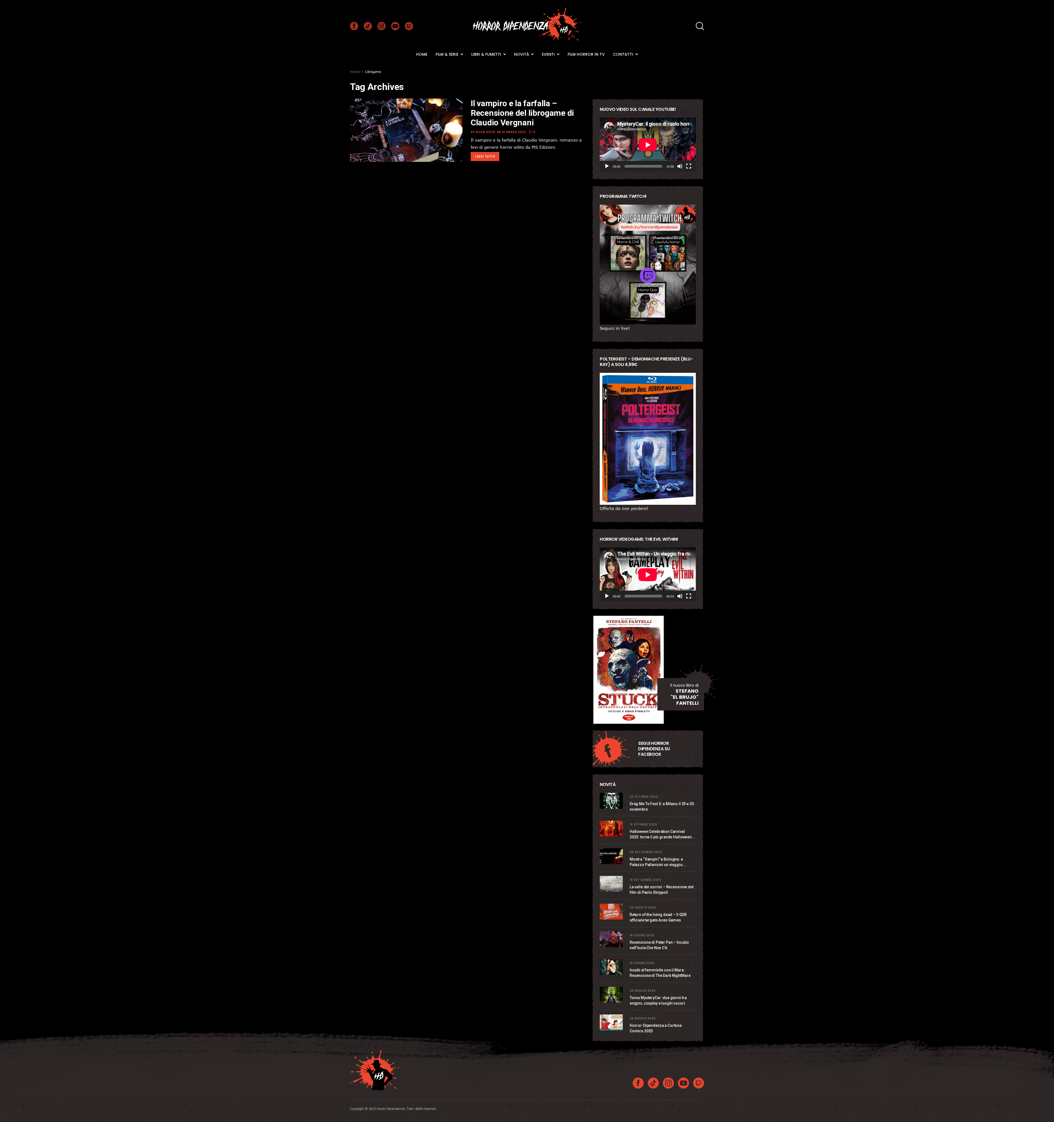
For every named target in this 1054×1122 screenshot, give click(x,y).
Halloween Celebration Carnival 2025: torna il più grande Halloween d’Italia (661, 834)
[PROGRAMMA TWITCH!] (648, 265)
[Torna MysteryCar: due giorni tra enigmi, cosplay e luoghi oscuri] (612, 995)
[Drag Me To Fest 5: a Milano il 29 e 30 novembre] (612, 801)
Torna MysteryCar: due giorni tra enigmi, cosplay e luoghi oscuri (658, 1000)
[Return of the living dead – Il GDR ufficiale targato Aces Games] (612, 912)
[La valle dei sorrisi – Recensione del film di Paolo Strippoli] (612, 884)
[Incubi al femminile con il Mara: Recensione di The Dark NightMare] (612, 967)
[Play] (607, 166)
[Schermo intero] (688, 166)
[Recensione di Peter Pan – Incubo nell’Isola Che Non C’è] (612, 939)
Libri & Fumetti (486, 54)
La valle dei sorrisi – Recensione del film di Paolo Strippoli (662, 890)
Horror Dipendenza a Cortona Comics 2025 (656, 1028)
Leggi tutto (485, 156)
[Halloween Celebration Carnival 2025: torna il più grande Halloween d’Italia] (612, 828)
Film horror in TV (586, 54)
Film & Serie (447, 54)
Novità (522, 54)
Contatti (623, 54)
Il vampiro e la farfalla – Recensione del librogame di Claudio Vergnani (522, 112)
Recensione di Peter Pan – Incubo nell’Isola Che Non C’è (659, 945)
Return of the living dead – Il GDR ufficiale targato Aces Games (658, 917)
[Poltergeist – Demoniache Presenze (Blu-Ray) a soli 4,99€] (648, 439)
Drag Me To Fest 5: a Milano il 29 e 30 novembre (662, 806)
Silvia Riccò (485, 132)
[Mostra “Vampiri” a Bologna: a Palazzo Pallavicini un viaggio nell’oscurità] (612, 856)
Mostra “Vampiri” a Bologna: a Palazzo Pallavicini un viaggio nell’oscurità (656, 862)
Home (421, 54)
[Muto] (680, 166)
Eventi (549, 54)
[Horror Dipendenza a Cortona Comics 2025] (612, 1022)
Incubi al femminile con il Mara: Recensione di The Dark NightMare (660, 973)
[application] (648, 145)
